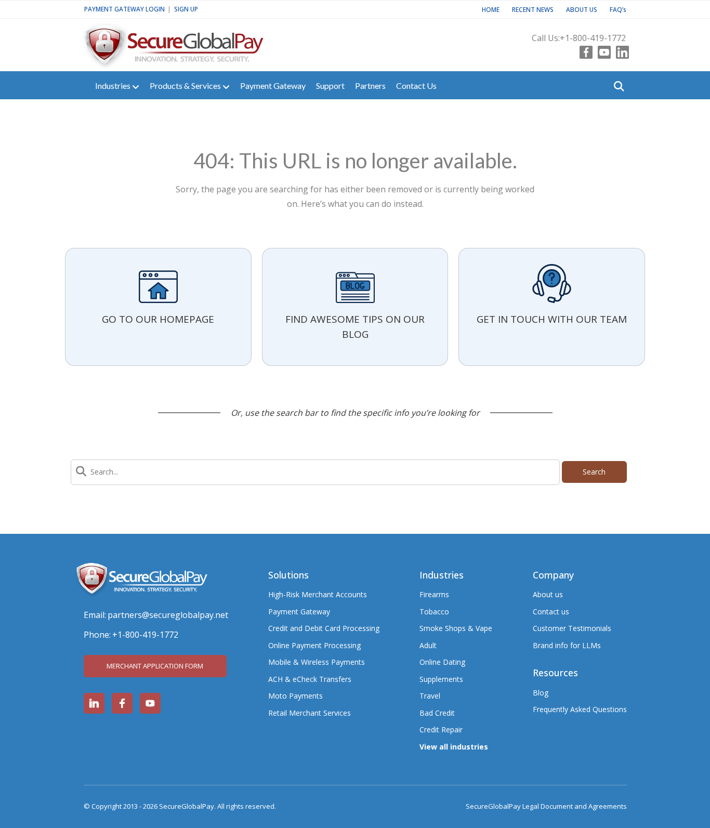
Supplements (441, 679)
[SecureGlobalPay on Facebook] (122, 703)
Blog (540, 693)
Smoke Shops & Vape (455, 628)
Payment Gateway (273, 85)
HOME (490, 9)
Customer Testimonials (572, 628)
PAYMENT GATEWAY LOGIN (124, 9)
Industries (113, 85)
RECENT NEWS (533, 9)
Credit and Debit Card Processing (323, 628)
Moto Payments (295, 696)
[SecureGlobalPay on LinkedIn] (94, 703)
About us (548, 594)
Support (330, 85)
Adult (428, 645)
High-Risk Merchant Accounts (317, 594)
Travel (429, 696)
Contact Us (416, 85)
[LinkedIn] (620, 50)
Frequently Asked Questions (580, 709)
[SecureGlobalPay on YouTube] (150, 703)
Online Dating (442, 662)
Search (594, 472)
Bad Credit (437, 713)
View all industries (453, 747)
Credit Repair (441, 729)
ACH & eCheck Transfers (309, 679)
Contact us (551, 611)
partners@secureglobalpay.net (168, 615)
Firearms (434, 594)
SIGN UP (186, 9)
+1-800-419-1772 (593, 38)
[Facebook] (583, 50)
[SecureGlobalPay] (190, 40)
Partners (370, 85)
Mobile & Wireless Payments (316, 662)
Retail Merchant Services (309, 713)
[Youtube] (602, 50)
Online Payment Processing (314, 645)
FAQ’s (618, 9)
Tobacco (434, 611)
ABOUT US (581, 9)
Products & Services (186, 85)
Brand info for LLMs (567, 645)
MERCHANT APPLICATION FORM (155, 666)
